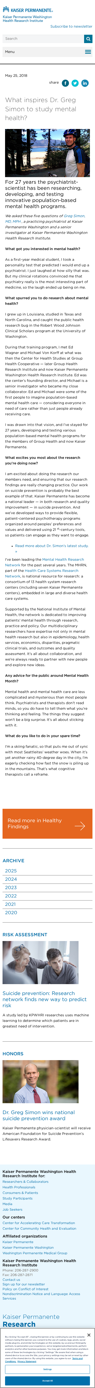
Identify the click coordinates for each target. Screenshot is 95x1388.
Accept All (47, 1381)
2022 (11, 896)
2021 (10, 904)
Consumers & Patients (20, 1193)
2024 (11, 879)
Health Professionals (19, 1187)
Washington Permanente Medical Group (35, 1253)
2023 (11, 888)
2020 (11, 913)
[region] (47, 1358)
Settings (47, 1369)
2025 (11, 871)
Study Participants (17, 1198)
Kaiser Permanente (18, 1242)
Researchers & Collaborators (25, 1182)
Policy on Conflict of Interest (25, 1289)
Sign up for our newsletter (24, 1284)
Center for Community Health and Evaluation (39, 1228)
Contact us (11, 1280)
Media (7, 1204)
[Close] (88, 1335)
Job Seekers (12, 1209)
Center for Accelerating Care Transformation (39, 1223)
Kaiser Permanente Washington (28, 1247)
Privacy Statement (26, 1361)
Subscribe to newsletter (71, 26)
